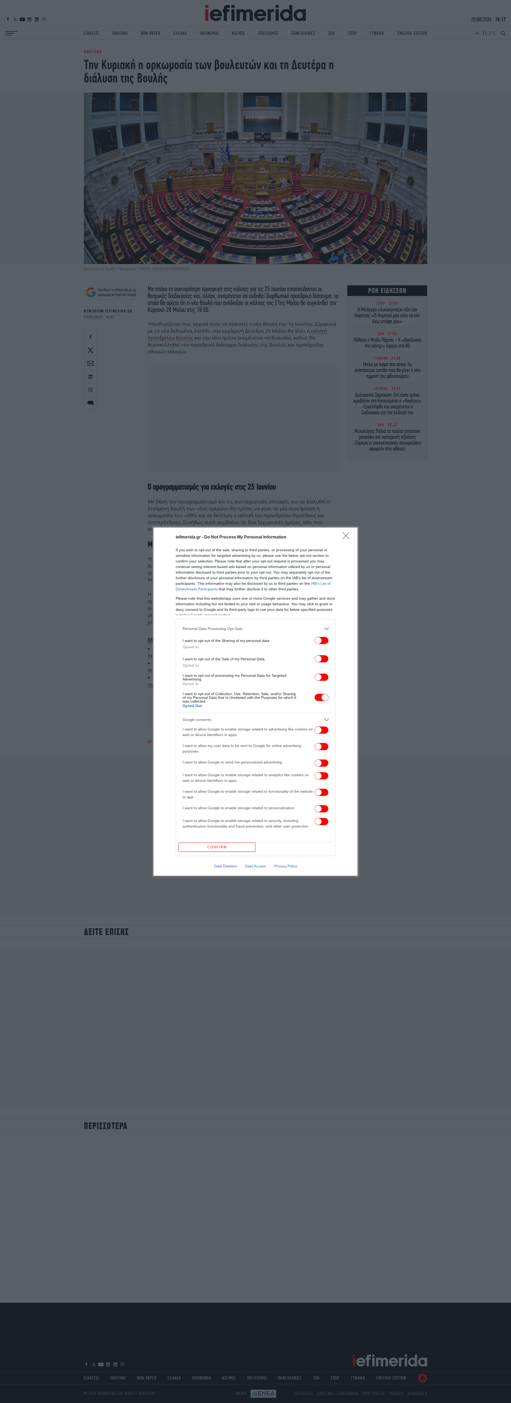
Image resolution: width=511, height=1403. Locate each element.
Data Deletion (225, 866)
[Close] (348, 537)
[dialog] (255, 701)
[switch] (321, 640)
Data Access (255, 866)
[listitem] (255, 629)
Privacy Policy (285, 866)
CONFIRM (217, 847)
